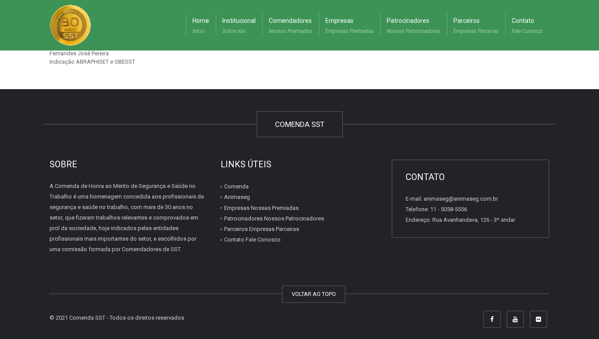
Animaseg (237, 197)
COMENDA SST (299, 124)
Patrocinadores (413, 25)
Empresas (349, 25)
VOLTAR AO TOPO (314, 294)
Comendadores (290, 25)
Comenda (236, 186)
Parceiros (476, 25)
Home (201, 25)
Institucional (239, 25)
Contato (527, 25)
